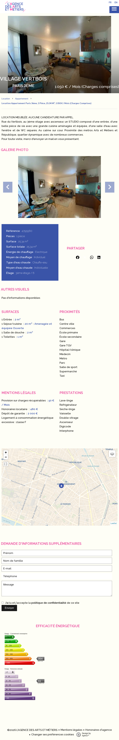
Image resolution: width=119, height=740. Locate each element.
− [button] (6, 457)
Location (6, 98)
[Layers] (112, 453)
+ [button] (6, 452)
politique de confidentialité (48, 602)
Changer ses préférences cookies (52, 734)
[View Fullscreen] (5, 464)
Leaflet (113, 523)
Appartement (21, 98)
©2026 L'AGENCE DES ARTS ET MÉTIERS (32, 729)
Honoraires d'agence (98, 729)
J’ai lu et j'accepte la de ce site (42, 602)
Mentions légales (71, 729)
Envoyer (9, 608)
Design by (86, 734)
